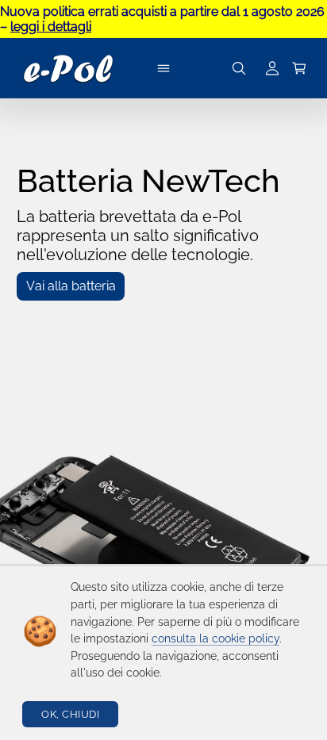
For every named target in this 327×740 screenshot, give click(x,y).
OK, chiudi (70, 714)
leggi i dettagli (50, 26)
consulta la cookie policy (215, 638)
